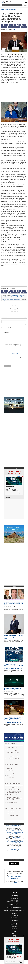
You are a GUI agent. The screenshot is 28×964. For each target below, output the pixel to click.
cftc (17, 296)
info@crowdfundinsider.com (15, 907)
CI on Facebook (14, 915)
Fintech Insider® (14, 896)
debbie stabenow (11, 298)
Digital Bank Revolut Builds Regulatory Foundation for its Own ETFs (15, 842)
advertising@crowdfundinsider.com (17, 910)
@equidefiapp (14, 878)
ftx (14, 298)
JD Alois (14, 29)
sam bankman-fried (8, 299)
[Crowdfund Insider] (6, 2)
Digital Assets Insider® (14, 900)
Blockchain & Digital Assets (10, 9)
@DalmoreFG (11, 876)
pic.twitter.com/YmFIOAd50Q (14, 880)
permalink (3, 300)
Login (25, 317)
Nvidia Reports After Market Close (15, 837)
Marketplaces (14, 928)
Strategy (14, 931)
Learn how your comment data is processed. (12, 328)
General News (14, 926)
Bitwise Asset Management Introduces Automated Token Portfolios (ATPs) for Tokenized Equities (15, 848)
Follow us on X (14, 863)
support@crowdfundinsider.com (16, 909)
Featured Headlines (22, 295)
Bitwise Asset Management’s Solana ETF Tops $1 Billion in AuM (14, 826)
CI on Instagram (14, 918)
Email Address (7, 359)
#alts (20, 875)
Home (2, 9)
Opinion (3, 296)
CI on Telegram (14, 920)
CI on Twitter (14, 913)
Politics (14, 929)
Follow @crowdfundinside (14, 353)
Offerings (14, 933)
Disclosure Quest (14, 898)
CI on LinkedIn (14, 917)
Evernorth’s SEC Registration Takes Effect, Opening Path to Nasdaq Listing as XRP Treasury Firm (15, 832)
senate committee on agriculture (16, 299)
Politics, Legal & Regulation (9, 296)
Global (14, 935)
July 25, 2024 (14, 882)
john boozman (17, 298)
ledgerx (21, 298)
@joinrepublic (18, 876)
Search (24, 5)
